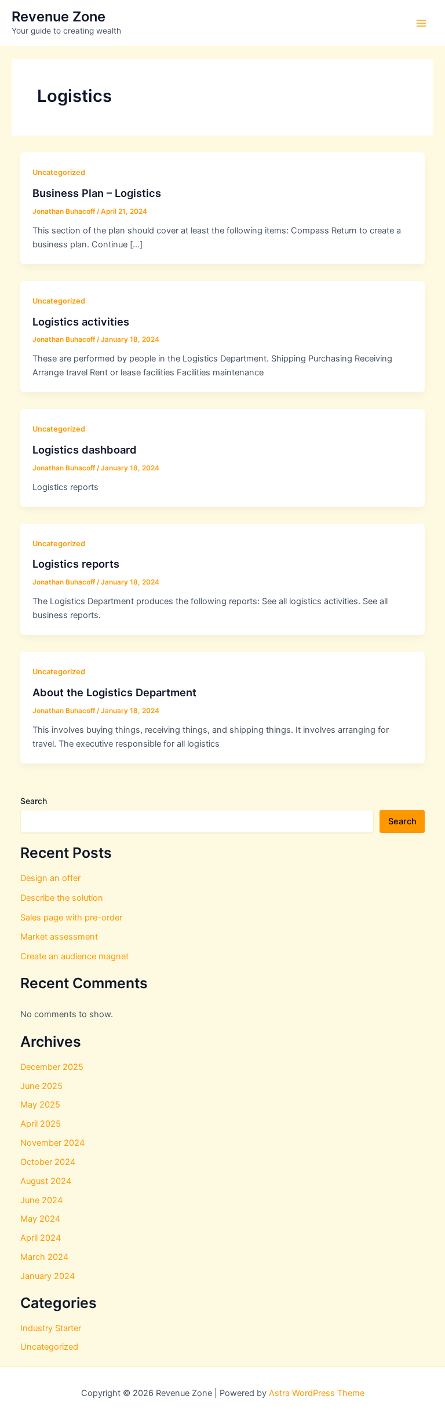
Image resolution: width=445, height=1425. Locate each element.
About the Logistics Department (114, 692)
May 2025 (40, 1104)
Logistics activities (80, 321)
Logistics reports (75, 563)
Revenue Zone (58, 16)
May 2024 (40, 1219)
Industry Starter (50, 1328)
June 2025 (41, 1086)
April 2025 (40, 1124)
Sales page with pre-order (71, 917)
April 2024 (40, 1238)
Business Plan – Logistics (96, 193)
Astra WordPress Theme (316, 1393)
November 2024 (52, 1143)
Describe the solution (61, 898)
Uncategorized (58, 172)
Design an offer (50, 878)
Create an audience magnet (74, 956)
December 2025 (51, 1067)
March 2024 (44, 1257)
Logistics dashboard (84, 449)
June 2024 (41, 1200)
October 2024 (47, 1162)
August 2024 (45, 1181)
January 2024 (47, 1276)
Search (33, 801)
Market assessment (59, 936)
